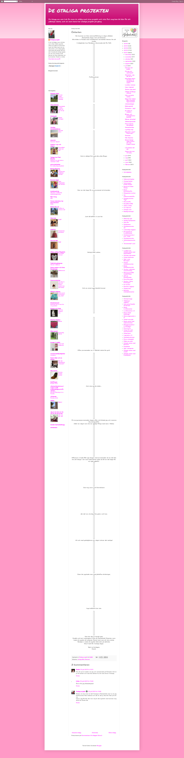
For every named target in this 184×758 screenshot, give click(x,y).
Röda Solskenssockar (129, 266)
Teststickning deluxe (61, 231)
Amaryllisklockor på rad (61, 149)
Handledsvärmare (129, 337)
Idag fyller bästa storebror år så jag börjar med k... (130, 80)
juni (126, 155)
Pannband (127, 346)
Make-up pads (128, 341)
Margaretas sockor (130, 193)
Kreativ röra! (54, 383)
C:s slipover (127, 207)
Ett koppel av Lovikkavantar (128, 232)
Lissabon (53, 355)
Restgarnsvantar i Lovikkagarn (129, 325)
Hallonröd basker (129, 179)
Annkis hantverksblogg (57, 424)
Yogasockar (127, 288)
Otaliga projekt (80, 691)
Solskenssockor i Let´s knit (129, 235)
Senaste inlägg (76, 732)
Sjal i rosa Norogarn (127, 259)
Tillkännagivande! (130, 121)
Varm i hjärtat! (129, 87)
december (128, 54)
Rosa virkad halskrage (127, 313)
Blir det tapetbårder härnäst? (61, 362)
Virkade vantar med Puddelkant (129, 354)
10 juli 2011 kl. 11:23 (86, 681)
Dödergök (53, 116)
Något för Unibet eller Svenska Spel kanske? (130, 100)
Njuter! (60, 402)
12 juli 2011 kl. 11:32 (94, 691)
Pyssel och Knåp (55, 308)
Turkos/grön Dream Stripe (128, 183)
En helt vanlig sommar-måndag (61, 97)
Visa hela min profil (54, 59)
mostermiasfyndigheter (57, 353)
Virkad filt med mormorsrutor (128, 330)
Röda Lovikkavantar (128, 308)
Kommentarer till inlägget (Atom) (92, 735)
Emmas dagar (54, 180)
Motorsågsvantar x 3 (130, 316)
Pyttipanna (127, 224)
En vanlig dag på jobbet (57, 166)
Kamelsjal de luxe (61, 254)
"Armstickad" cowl (129, 243)
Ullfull (52, 400)
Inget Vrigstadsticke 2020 (61, 183)
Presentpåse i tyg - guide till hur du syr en (61, 109)
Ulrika (77, 681)
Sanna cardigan (60, 118)
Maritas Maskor (55, 320)
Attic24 (53, 140)
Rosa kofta (127, 201)
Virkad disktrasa (129, 257)
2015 (126, 43)
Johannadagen (129, 104)
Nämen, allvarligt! (130, 119)
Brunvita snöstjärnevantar (129, 291)
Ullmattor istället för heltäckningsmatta (56, 193)
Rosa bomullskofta (128, 190)
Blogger (99, 745)
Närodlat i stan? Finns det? (130, 132)
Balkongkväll (129, 106)
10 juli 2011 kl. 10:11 (86, 669)
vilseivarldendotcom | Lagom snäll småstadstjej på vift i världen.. (57, 388)
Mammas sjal (128, 218)
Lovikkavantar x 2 (129, 311)
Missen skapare (55, 291)
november (128, 57)
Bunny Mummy (55, 168)
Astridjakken (127, 172)
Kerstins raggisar (129, 286)
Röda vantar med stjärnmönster (129, 322)
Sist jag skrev (60, 131)
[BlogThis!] (101, 657)
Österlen (87, 659)
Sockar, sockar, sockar (60, 374)
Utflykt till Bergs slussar (130, 92)
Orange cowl (127, 209)
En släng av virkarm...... (128, 111)
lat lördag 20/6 (61, 333)
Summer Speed (55, 141)
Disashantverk (54, 303)
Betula (60, 321)
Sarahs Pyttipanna (129, 220)
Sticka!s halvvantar (129, 255)
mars (127, 162)
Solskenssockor (129, 238)
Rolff (59, 219)
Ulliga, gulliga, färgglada (57, 252)
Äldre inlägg (112, 732)
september (128, 61)
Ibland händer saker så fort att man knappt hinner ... (130, 142)
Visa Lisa (53, 218)
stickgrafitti (81, 659)
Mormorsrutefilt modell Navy (129, 273)
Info (51, 198)
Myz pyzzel (54, 331)
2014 (126, 46)
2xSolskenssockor (129, 240)
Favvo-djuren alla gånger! (129, 124)
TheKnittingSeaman (56, 263)
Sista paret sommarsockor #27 (61, 294)
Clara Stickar (54, 105)
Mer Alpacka (129, 137)
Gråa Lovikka (128, 205)
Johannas (53, 396)
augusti (127, 63)
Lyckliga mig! (129, 129)
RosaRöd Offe (128, 203)
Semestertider (129, 127)
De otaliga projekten (78, 10)
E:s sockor (127, 284)
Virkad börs (127, 333)
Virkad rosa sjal (128, 319)
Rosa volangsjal (129, 339)
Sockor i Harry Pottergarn (128, 282)
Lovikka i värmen (130, 85)
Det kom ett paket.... (129, 68)
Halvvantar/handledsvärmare (129, 304)
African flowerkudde (127, 276)
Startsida (95, 732)
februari (127, 164)
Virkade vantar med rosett (129, 351)
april (126, 160)
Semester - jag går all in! (129, 75)
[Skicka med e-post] (100, 657)
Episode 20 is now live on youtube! (57, 305)
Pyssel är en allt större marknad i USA (56, 161)
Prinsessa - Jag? (130, 108)
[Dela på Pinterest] (107, 657)
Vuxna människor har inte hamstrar (56, 201)
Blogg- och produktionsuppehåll (130, 116)
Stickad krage (128, 299)
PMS (51, 204)
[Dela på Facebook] (105, 657)
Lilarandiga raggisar (130, 229)
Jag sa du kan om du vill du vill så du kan (56, 412)
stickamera (53, 427)
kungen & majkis (55, 342)
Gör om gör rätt (60, 415)
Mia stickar (53, 370)
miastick (53, 229)
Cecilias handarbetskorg (55, 128)
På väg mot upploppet (129, 72)
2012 (126, 50)
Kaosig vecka (54, 398)
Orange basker (128, 181)
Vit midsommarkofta (129, 195)
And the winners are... (60, 311)
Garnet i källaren (55, 264)
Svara (78, 676)
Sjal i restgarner (128, 348)
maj (126, 157)
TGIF (59, 242)
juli (126, 65)
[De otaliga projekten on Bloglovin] (54, 66)
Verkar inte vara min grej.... (129, 152)
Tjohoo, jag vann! (130, 89)
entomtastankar (55, 164)
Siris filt (126, 222)
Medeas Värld (54, 93)
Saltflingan (53, 382)
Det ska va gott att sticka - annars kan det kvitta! (61, 284)
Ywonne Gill (54, 240)
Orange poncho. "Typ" (128, 199)
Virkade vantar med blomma (129, 343)
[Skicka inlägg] (96, 657)
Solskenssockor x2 (129, 227)
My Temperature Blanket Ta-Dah (61, 172)
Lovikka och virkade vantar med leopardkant (129, 252)
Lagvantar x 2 (128, 335)
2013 (126, 48)
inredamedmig (54, 191)
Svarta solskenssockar (128, 263)
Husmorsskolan (55, 280)
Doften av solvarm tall (61, 209)
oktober (128, 59)
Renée (78, 669)
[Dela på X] (103, 657)
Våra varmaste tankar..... (129, 96)
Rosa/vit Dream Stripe (128, 187)
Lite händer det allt (130, 148)
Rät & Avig (53, 197)
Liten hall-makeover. (61, 344)
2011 (126, 52)
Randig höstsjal (128, 211)
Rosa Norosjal (128, 279)
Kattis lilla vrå (54, 206)
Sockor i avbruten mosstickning (129, 270)
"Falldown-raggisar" (127, 301)
